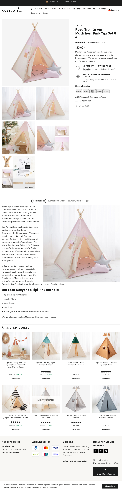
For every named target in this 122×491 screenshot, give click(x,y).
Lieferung (102, 97)
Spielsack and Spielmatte (84, 8)
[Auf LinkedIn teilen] (88, 106)
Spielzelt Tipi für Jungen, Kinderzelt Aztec (46, 363)
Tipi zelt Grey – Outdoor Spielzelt (76, 416)
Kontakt (46, 13)
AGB (77, 97)
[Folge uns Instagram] (101, 451)
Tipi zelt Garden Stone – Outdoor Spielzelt (106, 416)
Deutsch (115, 10)
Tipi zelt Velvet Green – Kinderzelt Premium (76, 363)
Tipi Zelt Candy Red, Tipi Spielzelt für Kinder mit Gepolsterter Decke (15, 364)
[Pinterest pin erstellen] (85, 106)
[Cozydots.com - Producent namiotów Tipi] (14, 10)
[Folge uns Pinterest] (106, 451)
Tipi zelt (38, 8)
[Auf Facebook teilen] (77, 106)
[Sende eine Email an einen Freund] (83, 106)
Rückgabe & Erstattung (89, 97)
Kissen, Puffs (50, 8)
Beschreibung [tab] (39, 201)
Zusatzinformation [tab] (56, 201)
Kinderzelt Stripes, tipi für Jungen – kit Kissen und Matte (16, 416)
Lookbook (35, 13)
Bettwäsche (64, 8)
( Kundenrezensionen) (95, 42)
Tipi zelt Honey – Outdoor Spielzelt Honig (106, 363)
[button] (31, 8)
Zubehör (102, 8)
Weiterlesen (15, 378)
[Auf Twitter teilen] (80, 106)
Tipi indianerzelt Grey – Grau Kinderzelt (46, 416)
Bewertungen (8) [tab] (75, 201)
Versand (68, 441)
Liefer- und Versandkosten (75, 461)
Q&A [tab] (87, 201)
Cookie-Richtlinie (49, 487)
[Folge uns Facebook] (96, 451)
